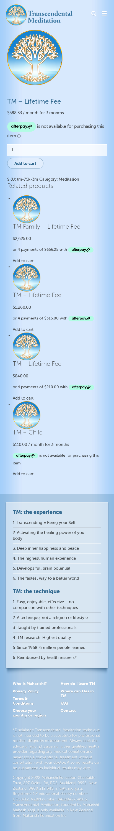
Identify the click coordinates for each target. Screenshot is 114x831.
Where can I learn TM (77, 693)
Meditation (69, 179)
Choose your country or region (29, 712)
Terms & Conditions (23, 700)
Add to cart (25, 163)
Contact (68, 710)
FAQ (64, 703)
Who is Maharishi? (30, 683)
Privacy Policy (25, 691)
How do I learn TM (78, 683)
